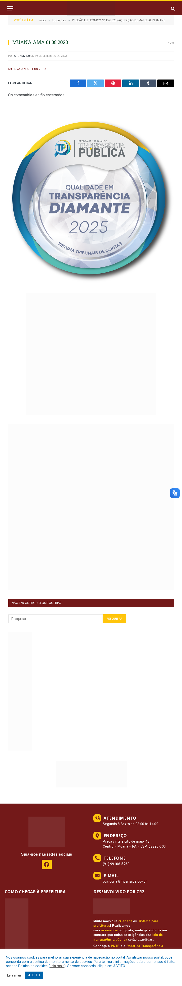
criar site (125, 921)
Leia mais (57, 966)
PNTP (115, 946)
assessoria (109, 930)
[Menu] (10, 8)
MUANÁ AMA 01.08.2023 (27, 68)
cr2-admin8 (22, 55)
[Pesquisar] (172, 8)
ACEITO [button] (34, 975)
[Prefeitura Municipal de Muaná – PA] (91, 8)
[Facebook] (46, 864)
